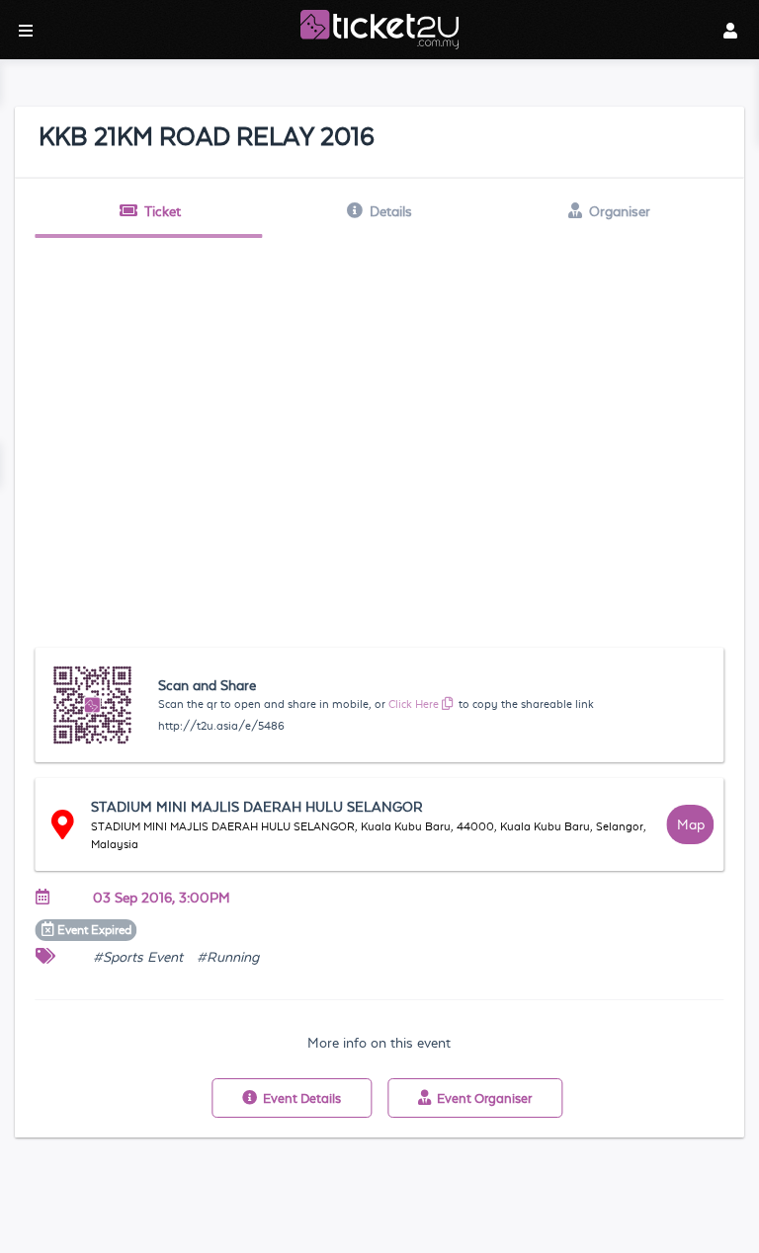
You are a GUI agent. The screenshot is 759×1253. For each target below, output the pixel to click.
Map (691, 824)
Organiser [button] (619, 211)
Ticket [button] (162, 211)
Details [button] (391, 211)
